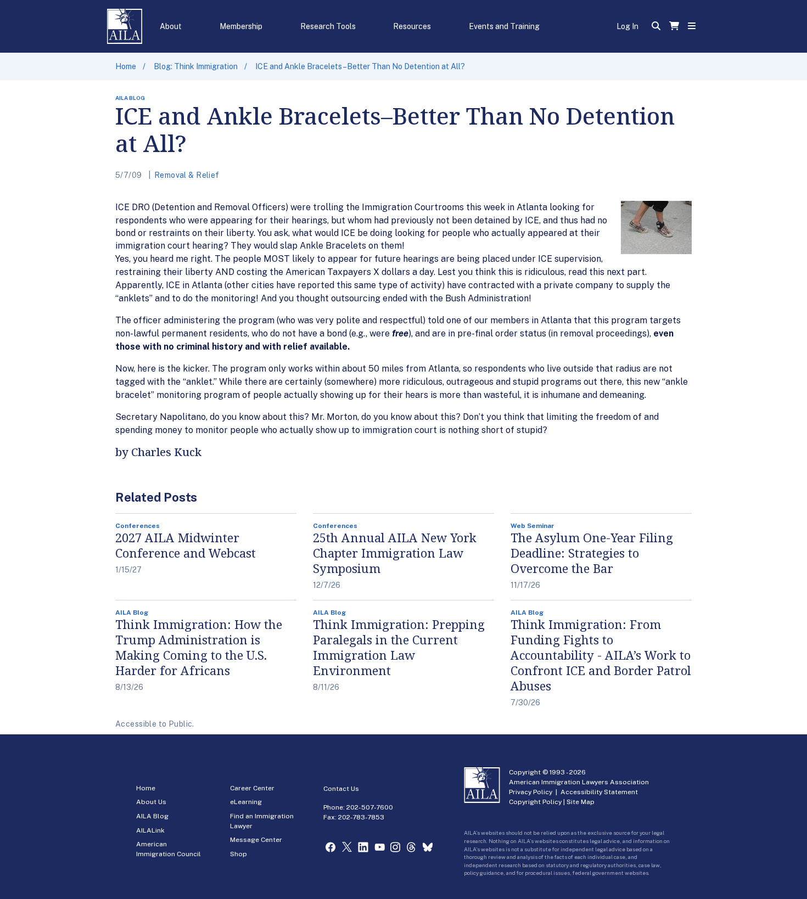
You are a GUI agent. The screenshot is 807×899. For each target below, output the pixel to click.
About (171, 26)
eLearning (246, 802)
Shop (238, 854)
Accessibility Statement (599, 792)
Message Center (256, 840)
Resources (412, 26)
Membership (241, 26)
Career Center (252, 788)
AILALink (150, 830)
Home (125, 66)
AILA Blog (152, 816)
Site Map (581, 802)
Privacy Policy (530, 792)
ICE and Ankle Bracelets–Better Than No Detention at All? (360, 66)
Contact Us (341, 789)
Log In (627, 26)
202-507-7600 (369, 807)
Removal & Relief (187, 175)
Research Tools (328, 26)
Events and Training (504, 26)
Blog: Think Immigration (196, 66)
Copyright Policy (535, 802)
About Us (151, 802)
